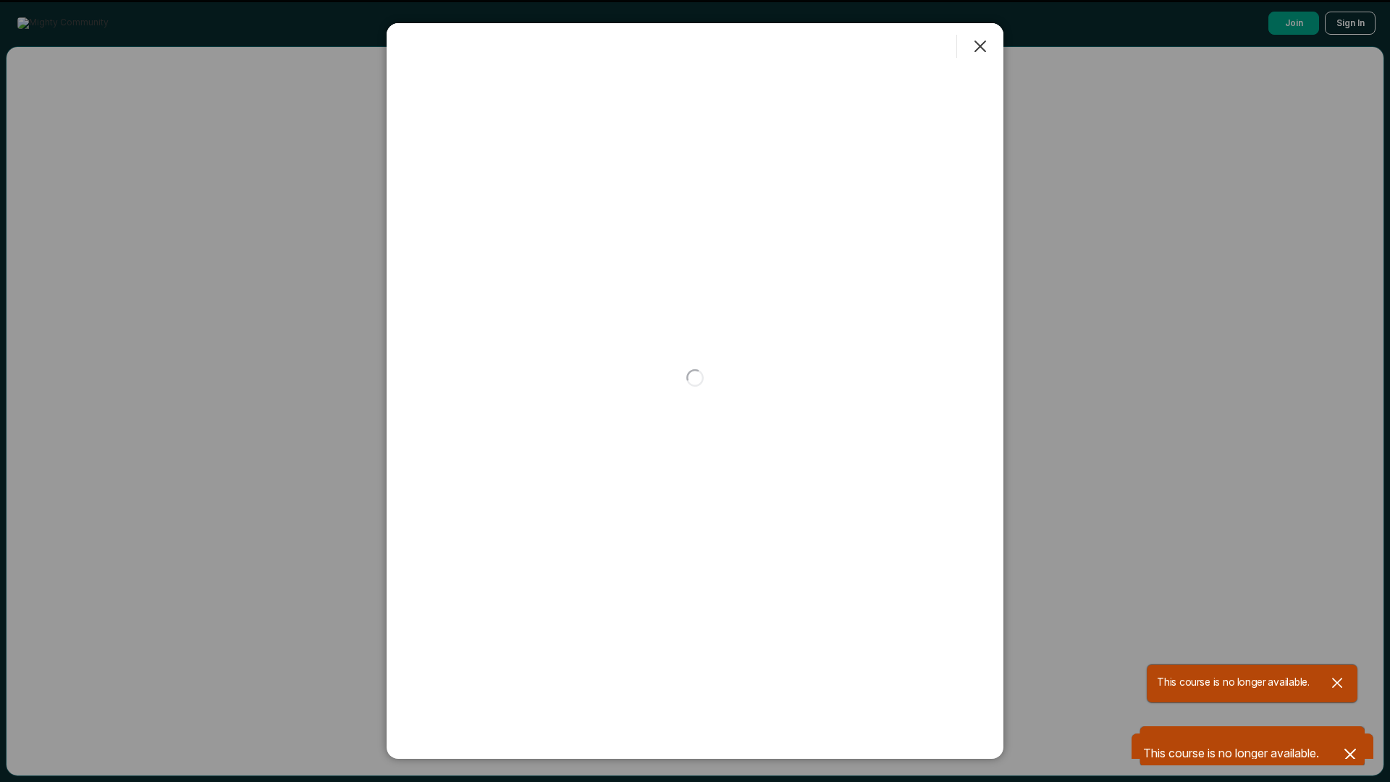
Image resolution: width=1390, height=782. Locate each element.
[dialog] (695, 391)
